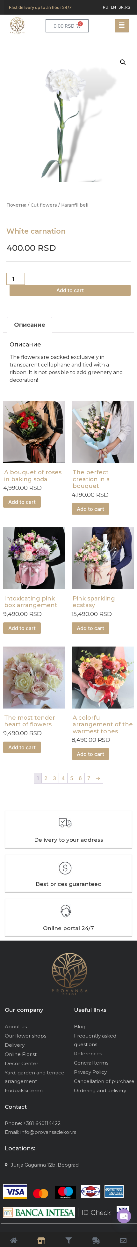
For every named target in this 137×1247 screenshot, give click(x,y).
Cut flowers (44, 205)
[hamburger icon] (122, 25)
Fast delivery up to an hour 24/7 (40, 7)
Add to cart (70, 290)
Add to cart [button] (22, 502)
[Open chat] (124, 1216)
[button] (123, 62)
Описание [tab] (29, 324)
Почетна (16, 205)
